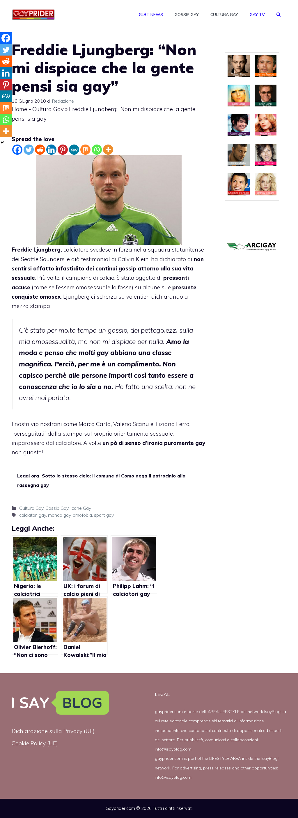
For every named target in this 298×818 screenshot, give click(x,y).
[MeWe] (74, 150)
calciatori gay (32, 515)
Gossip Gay (187, 14)
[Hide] (2, 142)
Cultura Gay (224, 14)
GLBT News (151, 14)
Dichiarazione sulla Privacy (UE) (53, 731)
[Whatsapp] (97, 150)
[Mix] (85, 150)
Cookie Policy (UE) (35, 743)
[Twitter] (29, 150)
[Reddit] (40, 150)
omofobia (82, 515)
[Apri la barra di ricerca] (278, 14)
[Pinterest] (63, 150)
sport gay (104, 515)
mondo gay (59, 515)
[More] (108, 150)
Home (19, 109)
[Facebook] (17, 150)
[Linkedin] (51, 150)
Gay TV (257, 14)
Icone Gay (80, 508)
